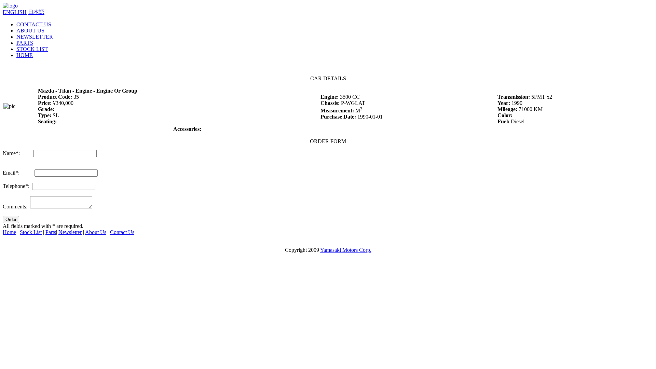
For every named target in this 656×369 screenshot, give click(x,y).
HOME (24, 55)
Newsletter (70, 232)
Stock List (31, 232)
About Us (95, 232)
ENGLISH (15, 12)
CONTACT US (33, 24)
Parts (50, 232)
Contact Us (122, 232)
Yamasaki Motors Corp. (345, 250)
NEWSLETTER (34, 37)
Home (9, 232)
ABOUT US (30, 30)
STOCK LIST (32, 49)
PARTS (24, 43)
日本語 (36, 12)
